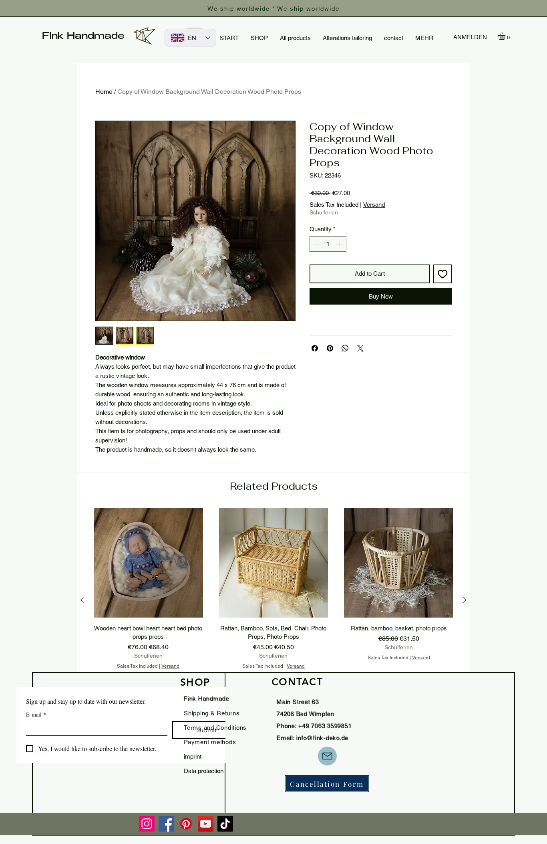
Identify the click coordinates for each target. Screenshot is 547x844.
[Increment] (340, 244)
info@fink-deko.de (322, 738)
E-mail (36, 714)
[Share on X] (360, 348)
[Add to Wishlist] (442, 274)
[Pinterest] (186, 824)
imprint (192, 756)
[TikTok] (225, 824)
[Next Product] (465, 600)
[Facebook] (166, 824)
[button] (506, 36)
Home (104, 91)
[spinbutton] (328, 244)
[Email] (327, 756)
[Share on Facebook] (315, 348)
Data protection (203, 770)
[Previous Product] (82, 600)
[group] (273, 600)
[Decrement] (316, 244)
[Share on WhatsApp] (345, 348)
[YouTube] (205, 824)
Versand (374, 204)
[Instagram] (147, 824)
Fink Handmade (83, 36)
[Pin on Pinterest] (330, 348)
